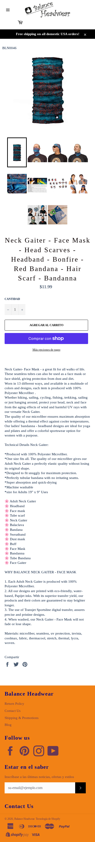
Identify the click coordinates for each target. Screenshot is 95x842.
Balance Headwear (24, 818)
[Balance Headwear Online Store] (47, 9)
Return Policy (14, 703)
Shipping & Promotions (22, 718)
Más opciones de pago (46, 349)
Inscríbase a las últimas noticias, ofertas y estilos (39, 777)
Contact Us (13, 711)
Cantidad (12, 299)
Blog (8, 725)
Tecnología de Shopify (48, 818)
